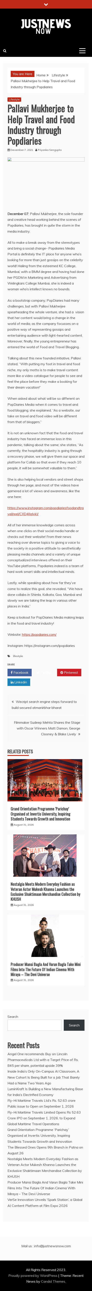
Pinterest (70, 672)
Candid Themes (53, 1281)
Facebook (20, 672)
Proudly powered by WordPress (33, 1275)
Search (12, 1016)
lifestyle (18, 656)
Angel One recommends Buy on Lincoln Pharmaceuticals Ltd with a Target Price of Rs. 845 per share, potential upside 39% (43, 1060)
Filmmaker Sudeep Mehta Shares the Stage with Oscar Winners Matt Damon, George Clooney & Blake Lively (47, 728)
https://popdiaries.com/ (39, 634)
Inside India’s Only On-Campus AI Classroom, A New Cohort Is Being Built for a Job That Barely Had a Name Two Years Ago (43, 1077)
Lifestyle (14, 99)
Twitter (46, 672)
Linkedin (20, 682)
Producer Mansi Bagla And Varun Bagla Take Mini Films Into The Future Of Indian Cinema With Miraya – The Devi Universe (46, 969)
